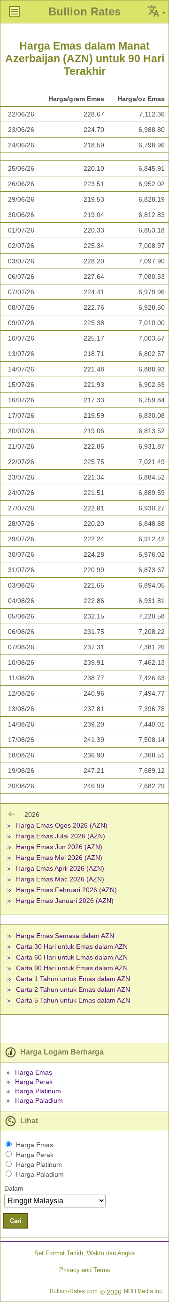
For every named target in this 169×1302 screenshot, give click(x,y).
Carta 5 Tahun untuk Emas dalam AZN (73, 1000)
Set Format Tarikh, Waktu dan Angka (84, 1253)
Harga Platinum (38, 1091)
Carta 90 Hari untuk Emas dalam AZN (72, 968)
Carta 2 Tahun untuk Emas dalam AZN (73, 989)
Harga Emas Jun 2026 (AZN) (59, 847)
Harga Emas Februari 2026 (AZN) (66, 890)
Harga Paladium (39, 1100)
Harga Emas (33, 1072)
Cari (16, 1220)
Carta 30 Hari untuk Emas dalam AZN (72, 946)
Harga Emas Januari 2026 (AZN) (65, 900)
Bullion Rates (84, 11)
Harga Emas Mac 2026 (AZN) (60, 879)
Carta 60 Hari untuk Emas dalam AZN (72, 957)
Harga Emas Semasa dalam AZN (65, 935)
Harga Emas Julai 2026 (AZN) (60, 836)
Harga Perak (34, 1081)
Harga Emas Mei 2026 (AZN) (59, 857)
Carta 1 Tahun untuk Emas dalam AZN (73, 978)
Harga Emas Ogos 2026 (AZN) (62, 825)
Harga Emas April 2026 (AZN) (60, 868)
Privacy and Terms (84, 1269)
